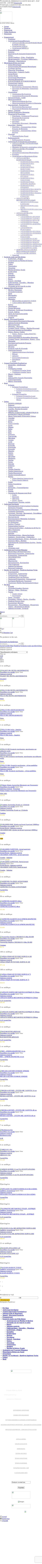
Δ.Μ (1, 1138)
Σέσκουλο (11, 434)
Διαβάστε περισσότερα (7, 1191)
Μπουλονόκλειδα (14, 325)
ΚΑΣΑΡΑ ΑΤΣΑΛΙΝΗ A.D (9, 1253)
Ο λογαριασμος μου (21, 1473)
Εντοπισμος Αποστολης (21, 1410)
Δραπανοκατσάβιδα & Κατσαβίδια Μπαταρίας (23, 337)
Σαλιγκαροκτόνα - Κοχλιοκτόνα (18, 563)
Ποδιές (10, 376)
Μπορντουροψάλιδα (14, 99)
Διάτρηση (15, 356)
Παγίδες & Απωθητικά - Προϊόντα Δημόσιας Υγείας (21, 570)
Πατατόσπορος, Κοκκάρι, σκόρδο (19, 502)
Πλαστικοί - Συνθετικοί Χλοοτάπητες (20, 310)
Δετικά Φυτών (12, 74)
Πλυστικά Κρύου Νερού (20, 136)
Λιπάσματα (11, 559)
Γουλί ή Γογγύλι (13, 423)
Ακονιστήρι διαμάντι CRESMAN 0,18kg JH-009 (16, 942)
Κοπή (14, 361)
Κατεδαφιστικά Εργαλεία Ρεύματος (19, 343)
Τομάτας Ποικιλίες (14, 469)
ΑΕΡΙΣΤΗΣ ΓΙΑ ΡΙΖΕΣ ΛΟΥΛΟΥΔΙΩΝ (13, 887)
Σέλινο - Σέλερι (17, 500)
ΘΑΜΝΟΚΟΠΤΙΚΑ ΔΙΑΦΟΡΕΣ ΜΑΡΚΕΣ (27, 183)
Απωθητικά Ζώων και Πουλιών (18, 577)
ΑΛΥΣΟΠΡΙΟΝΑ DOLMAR (30, 217)
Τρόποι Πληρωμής (21, 1463)
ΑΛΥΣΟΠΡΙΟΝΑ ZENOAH (30, 240)
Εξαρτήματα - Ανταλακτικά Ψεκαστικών (25, 116)
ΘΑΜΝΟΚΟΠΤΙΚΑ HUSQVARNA (27, 164)
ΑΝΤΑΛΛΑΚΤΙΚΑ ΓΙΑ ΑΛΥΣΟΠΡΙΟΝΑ (24, 214)
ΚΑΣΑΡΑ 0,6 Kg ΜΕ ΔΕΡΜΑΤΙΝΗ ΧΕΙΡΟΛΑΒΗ (17, 1234)
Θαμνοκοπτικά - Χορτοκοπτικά (18, 105)
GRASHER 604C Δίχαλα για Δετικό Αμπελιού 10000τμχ (19, 830)
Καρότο (10, 453)
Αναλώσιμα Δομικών (15, 350)
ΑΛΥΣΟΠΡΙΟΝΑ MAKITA (29, 242)
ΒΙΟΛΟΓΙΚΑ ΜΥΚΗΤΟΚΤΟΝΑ (19, 552)
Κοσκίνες (11, 52)
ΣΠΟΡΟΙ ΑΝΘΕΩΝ (15, 403)
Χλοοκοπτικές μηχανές (15, 85)
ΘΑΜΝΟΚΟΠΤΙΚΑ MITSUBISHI (27, 172)
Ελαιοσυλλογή (9, 37)
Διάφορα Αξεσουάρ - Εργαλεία (18, 608)
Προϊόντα (17, 646)
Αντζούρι (11, 420)
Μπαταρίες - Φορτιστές (15, 326)
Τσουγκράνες (12, 266)
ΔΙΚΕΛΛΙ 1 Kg (5, 1155)
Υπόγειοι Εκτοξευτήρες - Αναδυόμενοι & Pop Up (24, 528)
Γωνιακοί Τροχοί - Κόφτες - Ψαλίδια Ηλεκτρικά (23, 328)
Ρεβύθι (10, 482)
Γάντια (10, 367)
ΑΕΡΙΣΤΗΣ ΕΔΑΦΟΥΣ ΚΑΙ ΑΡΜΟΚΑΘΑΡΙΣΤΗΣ (17, 924)
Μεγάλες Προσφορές (15, 290)
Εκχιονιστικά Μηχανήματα (16, 77)
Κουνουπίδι (12, 447)
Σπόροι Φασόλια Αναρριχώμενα (22, 478)
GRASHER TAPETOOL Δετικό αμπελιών (14, 855)
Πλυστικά (11, 134)
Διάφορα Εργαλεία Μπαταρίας (18, 323)
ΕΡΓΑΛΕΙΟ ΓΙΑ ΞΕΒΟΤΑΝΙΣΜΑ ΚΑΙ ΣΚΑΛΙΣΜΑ (17, 1194)
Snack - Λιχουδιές (14, 597)
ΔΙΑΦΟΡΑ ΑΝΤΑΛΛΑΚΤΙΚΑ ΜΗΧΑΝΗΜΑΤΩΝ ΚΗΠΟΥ (26, 250)
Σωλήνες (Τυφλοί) (14, 524)
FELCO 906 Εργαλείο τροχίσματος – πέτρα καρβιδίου (18, 771)
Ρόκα (10, 433)
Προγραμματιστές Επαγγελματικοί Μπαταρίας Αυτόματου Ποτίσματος (23, 510)
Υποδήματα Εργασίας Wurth (21, 370)
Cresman (3, 945)
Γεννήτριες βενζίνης (14, 68)
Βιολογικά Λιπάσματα (15, 568)
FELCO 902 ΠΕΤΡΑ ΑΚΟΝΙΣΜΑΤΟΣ (13, 696)
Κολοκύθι (11, 445)
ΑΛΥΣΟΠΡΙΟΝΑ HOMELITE (30, 246)
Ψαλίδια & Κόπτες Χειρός (16, 270)
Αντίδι (10, 442)
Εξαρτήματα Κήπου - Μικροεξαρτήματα (21, 535)
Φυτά (6, 383)
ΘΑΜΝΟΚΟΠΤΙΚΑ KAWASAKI (27, 195)
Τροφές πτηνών (17, 594)
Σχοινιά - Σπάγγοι (13, 312)
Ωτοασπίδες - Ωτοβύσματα (17, 365)
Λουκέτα (11, 317)
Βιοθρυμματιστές (13, 138)
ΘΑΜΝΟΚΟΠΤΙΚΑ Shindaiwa (30, 193)
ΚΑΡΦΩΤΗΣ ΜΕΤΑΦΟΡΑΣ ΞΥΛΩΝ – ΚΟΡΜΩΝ (17, 1214)
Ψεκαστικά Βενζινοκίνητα (20, 118)
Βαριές (10, 279)
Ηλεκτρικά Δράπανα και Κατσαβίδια (20, 330)
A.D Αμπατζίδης (5, 1000)
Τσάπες (10, 264)
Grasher (2, 833)
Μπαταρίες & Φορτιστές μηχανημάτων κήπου (27, 147)
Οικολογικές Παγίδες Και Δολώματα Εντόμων (23, 583)
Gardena (3, 813)
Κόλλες (10, 304)
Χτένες (10, 55)
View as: (3, 654)
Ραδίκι (10, 429)
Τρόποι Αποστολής (21, 1458)
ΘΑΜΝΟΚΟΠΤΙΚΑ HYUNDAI (27, 175)
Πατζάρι (10, 460)
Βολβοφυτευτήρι (5, 1135)
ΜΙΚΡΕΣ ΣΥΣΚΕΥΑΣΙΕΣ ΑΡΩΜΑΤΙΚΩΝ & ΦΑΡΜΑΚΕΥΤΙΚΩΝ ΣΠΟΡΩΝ (23, 413)
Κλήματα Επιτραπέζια (19, 394)
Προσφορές (8, 34)
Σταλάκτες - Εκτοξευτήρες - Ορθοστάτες (21, 537)
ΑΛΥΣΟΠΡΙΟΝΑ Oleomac (29, 222)
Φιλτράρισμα (5, 1300)
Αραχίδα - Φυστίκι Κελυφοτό (17, 409)
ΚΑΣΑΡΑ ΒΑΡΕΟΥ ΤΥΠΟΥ (10, 1273)
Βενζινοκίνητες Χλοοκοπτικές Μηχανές (25, 87)
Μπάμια (10, 427)
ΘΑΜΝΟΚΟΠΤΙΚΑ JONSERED (27, 186)
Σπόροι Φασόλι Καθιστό (20, 480)
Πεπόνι (10, 462)
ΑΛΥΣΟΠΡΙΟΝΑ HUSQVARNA (26, 228)
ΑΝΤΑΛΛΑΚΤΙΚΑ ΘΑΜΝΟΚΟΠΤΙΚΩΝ (23, 159)
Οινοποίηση (7, 1354)
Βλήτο (10, 422)
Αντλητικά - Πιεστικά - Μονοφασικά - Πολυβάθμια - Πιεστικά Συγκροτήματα (24, 514)
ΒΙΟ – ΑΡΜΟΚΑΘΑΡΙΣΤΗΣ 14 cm (12, 1057)
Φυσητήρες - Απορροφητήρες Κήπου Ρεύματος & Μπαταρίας (24, 128)
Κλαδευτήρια (12, 271)
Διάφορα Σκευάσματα (15, 566)
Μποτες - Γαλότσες (14, 374)
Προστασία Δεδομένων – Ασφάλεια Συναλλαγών (21, 1429)
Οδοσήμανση (12, 306)
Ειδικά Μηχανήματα (14, 65)
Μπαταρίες (11, 299)
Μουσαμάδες (12, 295)
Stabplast (9, 857)
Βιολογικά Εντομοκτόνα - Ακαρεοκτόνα (21, 553)
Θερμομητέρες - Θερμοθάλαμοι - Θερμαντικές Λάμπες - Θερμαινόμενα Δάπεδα (23, 605)
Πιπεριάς (11, 464)
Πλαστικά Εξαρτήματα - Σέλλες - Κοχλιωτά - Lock (24, 539)
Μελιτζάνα (11, 456)
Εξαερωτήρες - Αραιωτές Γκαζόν (18, 72)
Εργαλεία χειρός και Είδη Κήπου (14, 257)
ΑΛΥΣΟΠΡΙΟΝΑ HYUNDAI (30, 231)
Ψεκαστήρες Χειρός (18, 120)
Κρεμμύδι (11, 449)
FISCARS (3, 793)
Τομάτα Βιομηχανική (15, 473)
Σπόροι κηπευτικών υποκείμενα (18, 407)
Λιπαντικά (15, 255)
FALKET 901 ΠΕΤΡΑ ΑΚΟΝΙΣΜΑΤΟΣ (13, 676)
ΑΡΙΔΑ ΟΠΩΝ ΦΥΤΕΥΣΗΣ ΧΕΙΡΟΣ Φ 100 (15, 962)
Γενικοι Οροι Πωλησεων (21, 1415)
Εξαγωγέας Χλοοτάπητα (16, 70)
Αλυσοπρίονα (12, 92)
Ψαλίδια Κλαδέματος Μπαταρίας (18, 112)
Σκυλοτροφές (16, 595)
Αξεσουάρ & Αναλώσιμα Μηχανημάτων (25, 152)
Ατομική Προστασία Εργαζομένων (15, 363)
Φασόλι (10, 476)
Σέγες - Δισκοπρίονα (14, 336)
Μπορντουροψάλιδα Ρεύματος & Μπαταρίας (26, 103)
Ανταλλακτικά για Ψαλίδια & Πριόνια (20, 260)
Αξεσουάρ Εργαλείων (15, 292)
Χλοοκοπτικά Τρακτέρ (15, 83)
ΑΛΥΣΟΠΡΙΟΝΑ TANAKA (30, 218)
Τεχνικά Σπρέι (12, 315)
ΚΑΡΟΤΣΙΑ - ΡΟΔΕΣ (15, 259)
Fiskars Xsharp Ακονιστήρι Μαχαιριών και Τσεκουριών (18, 790)
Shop (11, 646)
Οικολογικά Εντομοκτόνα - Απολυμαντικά (22, 579)
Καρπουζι (11, 444)
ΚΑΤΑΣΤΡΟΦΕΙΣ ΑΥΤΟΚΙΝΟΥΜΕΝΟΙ (22, 81)
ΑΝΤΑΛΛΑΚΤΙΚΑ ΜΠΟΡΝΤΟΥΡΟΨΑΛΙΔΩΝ (25, 199)
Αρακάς (10, 486)
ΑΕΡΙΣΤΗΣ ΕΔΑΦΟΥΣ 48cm (10, 906)
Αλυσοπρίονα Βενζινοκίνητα (21, 94)
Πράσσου (11, 466)
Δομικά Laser (12, 345)
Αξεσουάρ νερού (13, 548)
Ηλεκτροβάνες (13, 531)
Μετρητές (11, 347)
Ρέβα (9, 431)
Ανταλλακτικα (21, 1439)
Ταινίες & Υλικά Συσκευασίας (18, 314)
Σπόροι (6, 401)
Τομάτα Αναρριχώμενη (15, 471)
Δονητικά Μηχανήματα (15, 79)
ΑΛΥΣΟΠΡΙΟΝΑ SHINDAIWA (31, 244)
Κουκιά (10, 489)
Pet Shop (7, 585)
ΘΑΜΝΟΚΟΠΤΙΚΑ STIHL (29, 162)
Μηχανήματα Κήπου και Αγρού (14, 63)
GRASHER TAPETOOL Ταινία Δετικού (13, 867)
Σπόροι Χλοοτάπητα (14, 484)
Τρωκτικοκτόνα (13, 572)
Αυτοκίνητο (12, 297)
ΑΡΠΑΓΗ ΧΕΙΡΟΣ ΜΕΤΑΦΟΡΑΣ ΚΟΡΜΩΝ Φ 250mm (19, 998)
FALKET (3, 679)
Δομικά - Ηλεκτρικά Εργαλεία (14, 319)
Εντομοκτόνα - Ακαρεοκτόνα (17, 555)
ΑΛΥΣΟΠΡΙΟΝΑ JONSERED (30, 233)
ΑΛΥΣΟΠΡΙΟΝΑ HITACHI (29, 220)
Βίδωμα (14, 354)
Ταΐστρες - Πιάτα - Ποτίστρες (17, 590)
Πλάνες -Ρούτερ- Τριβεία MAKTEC (24, 334)
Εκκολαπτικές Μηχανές (15, 603)
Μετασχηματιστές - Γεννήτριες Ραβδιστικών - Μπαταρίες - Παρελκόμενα (23, 60)
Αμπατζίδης (4, 890)
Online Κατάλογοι (10, 32)
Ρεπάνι (10, 467)
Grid (1, 656)
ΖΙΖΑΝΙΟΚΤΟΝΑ (14, 557)
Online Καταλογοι (21, 1444)
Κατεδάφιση (16, 359)
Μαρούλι (11, 451)
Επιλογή (3, 863)
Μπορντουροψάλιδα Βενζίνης (22, 101)
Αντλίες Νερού (13, 76)
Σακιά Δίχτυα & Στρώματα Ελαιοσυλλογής (22, 54)
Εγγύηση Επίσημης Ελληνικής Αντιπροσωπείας (21, 1420)
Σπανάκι (10, 491)
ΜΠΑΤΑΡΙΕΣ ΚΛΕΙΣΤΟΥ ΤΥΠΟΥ (24, 301)
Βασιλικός (15, 497)
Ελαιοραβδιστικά (13, 50)
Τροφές (10, 592)
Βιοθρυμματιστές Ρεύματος (21, 140)
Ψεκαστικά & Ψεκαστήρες (16, 114)
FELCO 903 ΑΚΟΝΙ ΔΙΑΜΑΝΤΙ (11, 715)
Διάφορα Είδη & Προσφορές (13, 288)
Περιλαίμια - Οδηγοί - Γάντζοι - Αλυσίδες (21, 599)
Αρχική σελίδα (5, 646)
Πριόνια (10, 273)
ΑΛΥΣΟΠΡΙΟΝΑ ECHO (28, 239)
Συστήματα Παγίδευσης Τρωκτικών (20, 581)
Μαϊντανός (15, 498)
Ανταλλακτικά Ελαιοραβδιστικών (19, 41)
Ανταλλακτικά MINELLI (20, 48)
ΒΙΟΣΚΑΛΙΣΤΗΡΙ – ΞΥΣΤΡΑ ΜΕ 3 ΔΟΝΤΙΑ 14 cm (17, 1096)
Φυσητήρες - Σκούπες (15, 125)
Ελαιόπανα (11, 39)
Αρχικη (6, 26)
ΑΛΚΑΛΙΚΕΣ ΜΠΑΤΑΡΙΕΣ (22, 303)
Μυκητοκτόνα (12, 561)
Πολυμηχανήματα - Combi (16, 98)
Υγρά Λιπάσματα (13, 564)
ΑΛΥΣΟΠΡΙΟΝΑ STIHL (28, 248)
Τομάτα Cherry (13, 411)
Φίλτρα (10, 546)
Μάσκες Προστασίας (15, 381)
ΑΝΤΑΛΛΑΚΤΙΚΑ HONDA (26, 253)
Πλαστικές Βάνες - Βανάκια (17, 541)
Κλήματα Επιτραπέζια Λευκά (25, 396)
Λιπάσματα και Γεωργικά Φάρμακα (15, 550)
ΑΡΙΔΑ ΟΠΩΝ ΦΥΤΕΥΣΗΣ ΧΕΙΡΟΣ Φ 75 (14, 980)
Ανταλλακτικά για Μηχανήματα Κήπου (25, 156)
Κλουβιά (11, 586)
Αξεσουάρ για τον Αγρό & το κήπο (19, 286)
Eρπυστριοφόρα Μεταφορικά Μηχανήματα (22, 66)
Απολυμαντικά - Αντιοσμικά (17, 575)
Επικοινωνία (18, 3)
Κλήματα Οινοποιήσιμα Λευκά (26, 389)
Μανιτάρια (11, 438)
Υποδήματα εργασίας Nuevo (21, 372)
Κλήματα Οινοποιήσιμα (20, 387)
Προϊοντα (7, 28)
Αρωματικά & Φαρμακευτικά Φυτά (19, 493)
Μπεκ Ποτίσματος (14, 530)
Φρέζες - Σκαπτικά (14, 110)
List (1, 658)
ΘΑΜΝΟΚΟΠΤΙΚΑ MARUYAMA (27, 168)
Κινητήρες (15, 154)
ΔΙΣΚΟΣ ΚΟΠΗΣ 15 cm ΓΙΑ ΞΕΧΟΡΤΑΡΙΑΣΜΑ (16, 1175)
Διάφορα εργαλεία (14, 284)
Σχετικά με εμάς (21, 1453)
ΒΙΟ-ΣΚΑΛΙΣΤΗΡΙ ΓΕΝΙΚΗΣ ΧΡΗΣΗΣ (13, 1076)
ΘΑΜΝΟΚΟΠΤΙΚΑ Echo (29, 191)
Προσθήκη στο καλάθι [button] (7, 672)
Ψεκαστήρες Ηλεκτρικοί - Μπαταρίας (24, 123)
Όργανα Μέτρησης (14, 308)
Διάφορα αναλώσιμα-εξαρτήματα (23, 352)
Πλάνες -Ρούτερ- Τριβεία (16, 332)
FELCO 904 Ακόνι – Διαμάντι (10, 735)
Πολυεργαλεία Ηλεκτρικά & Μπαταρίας (21, 321)
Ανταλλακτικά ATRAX (19, 46)
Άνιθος (14, 495)
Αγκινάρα (11, 418)
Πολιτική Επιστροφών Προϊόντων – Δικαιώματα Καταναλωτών (21, 1424)
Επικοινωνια (21, 1448)
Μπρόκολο (11, 458)
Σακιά (10, 293)
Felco (2, 699)
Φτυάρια (11, 262)
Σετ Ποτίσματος (13, 522)
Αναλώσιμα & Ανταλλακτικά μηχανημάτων (22, 141)
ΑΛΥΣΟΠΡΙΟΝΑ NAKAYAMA (26, 236)
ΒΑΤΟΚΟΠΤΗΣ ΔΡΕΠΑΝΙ (9, 1037)
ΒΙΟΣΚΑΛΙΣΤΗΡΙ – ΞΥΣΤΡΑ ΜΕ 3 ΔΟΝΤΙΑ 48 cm (17, 1116)
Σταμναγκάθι (12, 436)
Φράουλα (11, 405)
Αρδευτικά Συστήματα (11, 504)
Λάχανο (10, 455)
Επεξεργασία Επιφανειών (20, 358)
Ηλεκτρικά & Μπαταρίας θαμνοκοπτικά (25, 109)
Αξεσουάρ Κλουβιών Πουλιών (18, 588)
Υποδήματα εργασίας (15, 368)
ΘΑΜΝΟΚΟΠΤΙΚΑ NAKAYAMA (27, 179)
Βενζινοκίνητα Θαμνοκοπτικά (22, 107)
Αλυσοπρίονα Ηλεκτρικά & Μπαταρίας (25, 96)
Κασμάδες (11, 275)
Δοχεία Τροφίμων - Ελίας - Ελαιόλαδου (21, 57)
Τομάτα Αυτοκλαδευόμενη (17, 475)
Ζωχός (10, 425)
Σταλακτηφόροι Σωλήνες (16, 526)
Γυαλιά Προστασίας (14, 379)
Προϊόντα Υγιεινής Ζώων (16, 601)
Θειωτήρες (15, 121)
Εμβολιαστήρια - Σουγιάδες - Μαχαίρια (21, 282)
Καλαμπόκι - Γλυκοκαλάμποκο (18, 487)
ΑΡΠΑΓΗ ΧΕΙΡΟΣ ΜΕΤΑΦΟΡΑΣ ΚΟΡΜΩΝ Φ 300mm (19, 1017)
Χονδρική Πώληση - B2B (21, 1468)
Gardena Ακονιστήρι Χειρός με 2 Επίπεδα (14, 810)
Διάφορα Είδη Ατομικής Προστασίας (20, 378)
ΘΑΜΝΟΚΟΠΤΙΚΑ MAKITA (30, 189)
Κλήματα (11, 385)
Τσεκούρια (11, 268)
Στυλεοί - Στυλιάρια (14, 281)
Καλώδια (11, 533)
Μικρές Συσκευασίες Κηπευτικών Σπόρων (22, 416)
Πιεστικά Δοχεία (13, 517)
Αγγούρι (11, 440)
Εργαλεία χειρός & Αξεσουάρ (18, 348)
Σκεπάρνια (11, 277)
